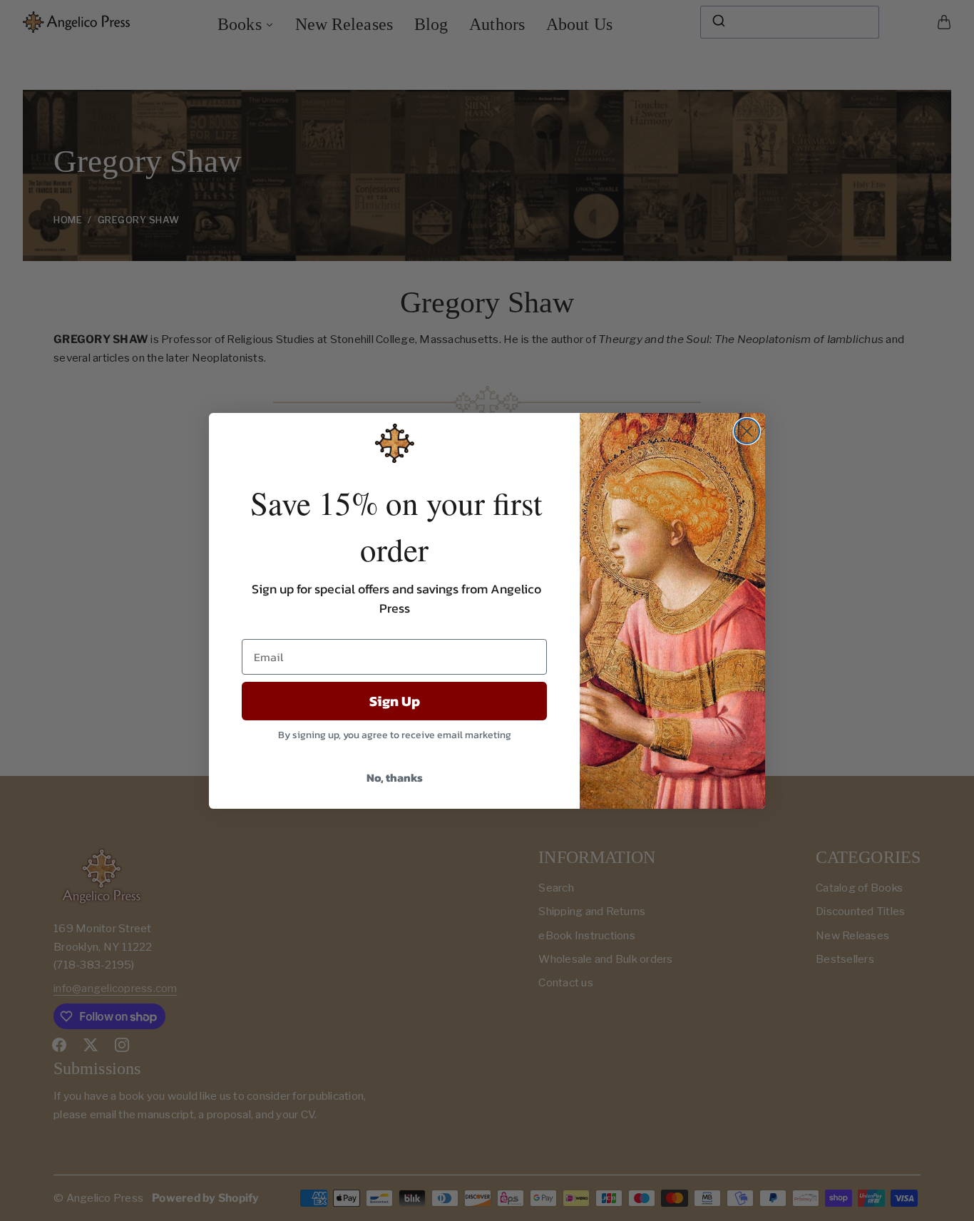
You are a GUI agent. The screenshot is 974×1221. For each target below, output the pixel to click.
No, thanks (394, 777)
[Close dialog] (746, 431)
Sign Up (394, 701)
